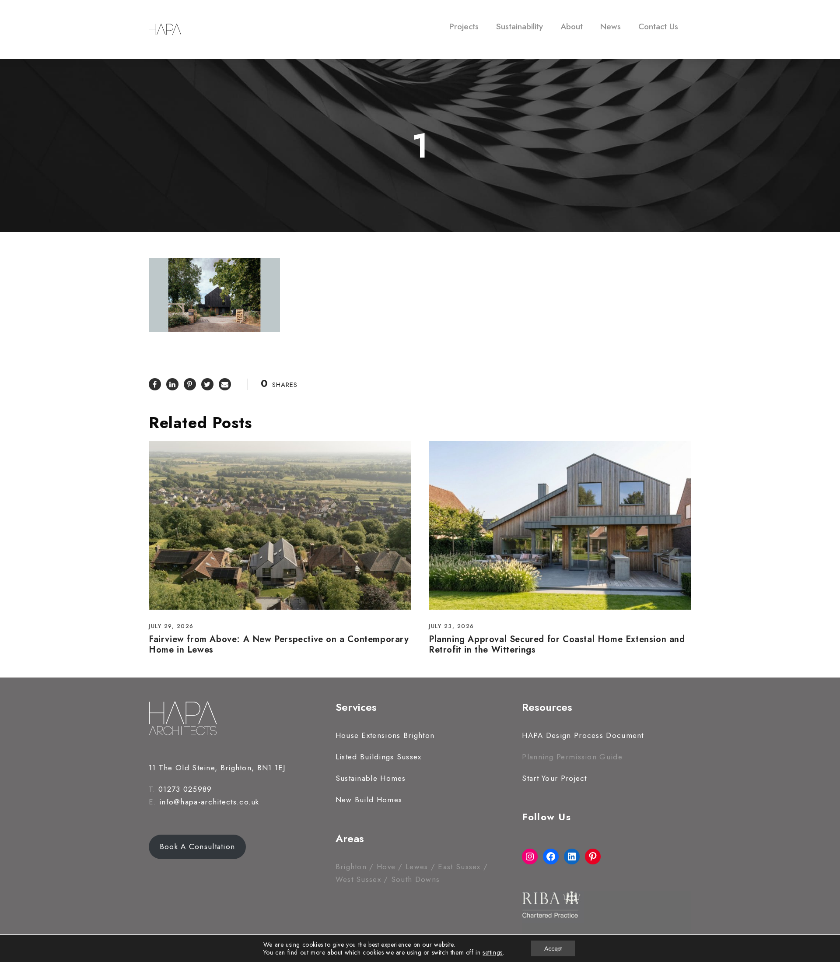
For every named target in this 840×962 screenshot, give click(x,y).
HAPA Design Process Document (583, 735)
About (571, 26)
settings (493, 952)
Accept (553, 948)
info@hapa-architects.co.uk (209, 802)
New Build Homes (369, 799)
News (610, 26)
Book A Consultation (197, 846)
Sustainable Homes (371, 778)
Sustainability (519, 26)
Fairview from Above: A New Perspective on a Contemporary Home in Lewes (279, 644)
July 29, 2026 (171, 626)
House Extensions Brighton (385, 735)
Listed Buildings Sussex (379, 756)
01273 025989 (185, 789)
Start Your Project (554, 778)
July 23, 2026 (451, 626)
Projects (464, 26)
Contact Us (658, 26)
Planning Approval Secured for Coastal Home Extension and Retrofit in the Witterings (557, 644)
